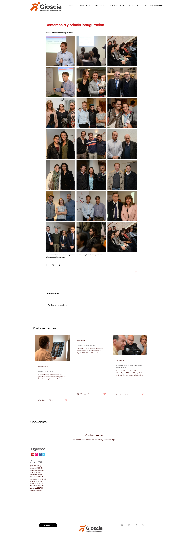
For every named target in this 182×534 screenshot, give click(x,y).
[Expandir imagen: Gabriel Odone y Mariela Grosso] (122, 206)
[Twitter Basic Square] (43, 454)
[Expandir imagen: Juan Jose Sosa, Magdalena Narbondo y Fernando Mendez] (91, 175)
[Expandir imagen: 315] (60, 82)
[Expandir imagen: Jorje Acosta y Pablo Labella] (122, 175)
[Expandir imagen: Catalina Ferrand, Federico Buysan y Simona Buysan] (91, 82)
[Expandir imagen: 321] (122, 51)
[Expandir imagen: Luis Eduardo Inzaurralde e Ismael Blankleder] (122, 144)
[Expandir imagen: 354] (91, 237)
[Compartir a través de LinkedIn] (59, 265)
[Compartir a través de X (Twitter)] (53, 265)
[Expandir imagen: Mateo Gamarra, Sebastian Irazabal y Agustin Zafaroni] (91, 144)
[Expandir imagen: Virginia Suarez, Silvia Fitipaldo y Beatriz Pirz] (60, 113)
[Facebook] (136, 525)
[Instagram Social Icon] (36, 454)
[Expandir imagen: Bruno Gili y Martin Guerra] (122, 82)
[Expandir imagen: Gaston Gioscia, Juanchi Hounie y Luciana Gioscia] (91, 113)
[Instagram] (129, 525)
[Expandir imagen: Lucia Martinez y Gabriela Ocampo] (60, 175)
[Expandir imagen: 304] (60, 51)
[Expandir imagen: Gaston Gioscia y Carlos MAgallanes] (91, 206)
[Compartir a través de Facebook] (47, 265)
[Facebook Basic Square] (40, 454)
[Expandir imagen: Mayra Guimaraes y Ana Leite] (60, 144)
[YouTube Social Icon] (32, 454)
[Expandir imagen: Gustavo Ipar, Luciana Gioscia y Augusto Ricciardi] (60, 206)
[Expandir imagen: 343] (91, 51)
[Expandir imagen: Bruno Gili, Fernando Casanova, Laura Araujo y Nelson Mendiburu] (60, 237)
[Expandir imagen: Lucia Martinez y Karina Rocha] (122, 113)
